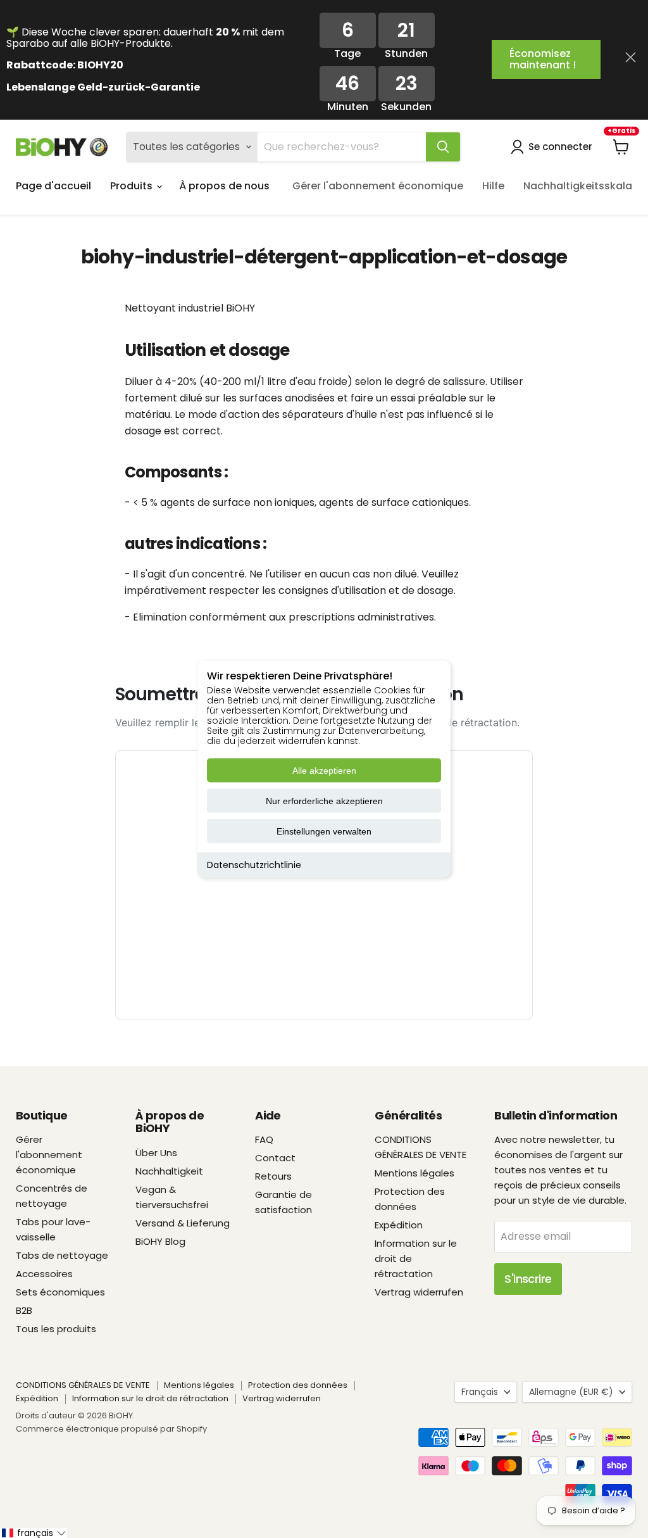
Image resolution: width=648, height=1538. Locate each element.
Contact (275, 1157)
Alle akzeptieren (324, 771)
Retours (273, 1176)
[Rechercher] (443, 146)
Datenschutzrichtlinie (254, 865)
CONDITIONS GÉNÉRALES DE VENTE (83, 1385)
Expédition (399, 1225)
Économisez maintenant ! (542, 59)
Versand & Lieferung (182, 1223)
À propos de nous (224, 186)
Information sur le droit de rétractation (150, 1398)
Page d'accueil (53, 186)
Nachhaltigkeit (169, 1171)
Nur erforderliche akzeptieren (324, 801)
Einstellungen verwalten (324, 831)
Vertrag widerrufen (419, 1292)
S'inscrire (528, 1279)
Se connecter (560, 146)
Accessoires (44, 1273)
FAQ (264, 1139)
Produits (132, 186)
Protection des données (297, 1385)
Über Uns (156, 1152)
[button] (33, 1533)
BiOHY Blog (160, 1241)
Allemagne (571, 1391)
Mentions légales (414, 1173)
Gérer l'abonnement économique (377, 186)
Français (479, 1391)
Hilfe (493, 186)
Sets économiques (60, 1292)
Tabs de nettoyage (62, 1255)
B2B (24, 1310)
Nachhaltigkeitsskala (577, 186)
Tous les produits (56, 1328)
